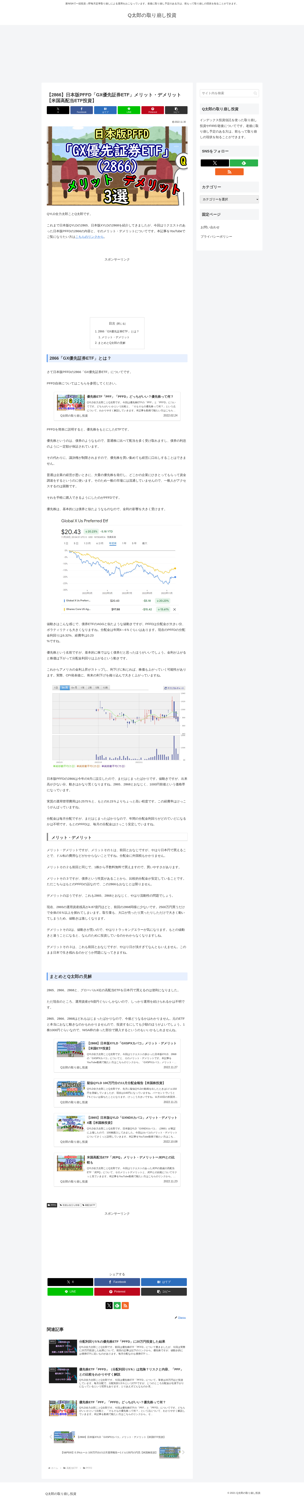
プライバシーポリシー (216, 236)
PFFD (53, 1205)
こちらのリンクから (89, 237)
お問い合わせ (210, 227)
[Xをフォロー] (109, 1305)
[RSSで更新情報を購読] (125, 1305)
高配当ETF (90, 1205)
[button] (176, 110)
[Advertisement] (152, 53)
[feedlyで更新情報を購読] (117, 1305)
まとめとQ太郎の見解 (111, 342)
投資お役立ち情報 (71, 1205)
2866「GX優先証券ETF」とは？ (118, 331)
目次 (112, 323)
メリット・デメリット (116, 337)
